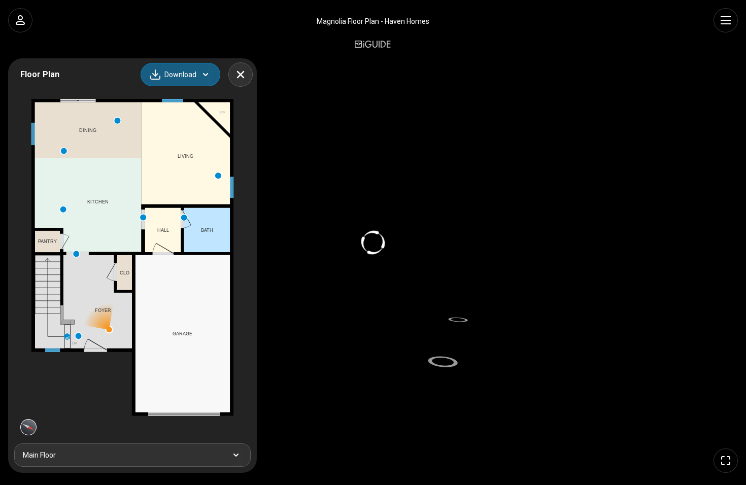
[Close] (240, 74)
